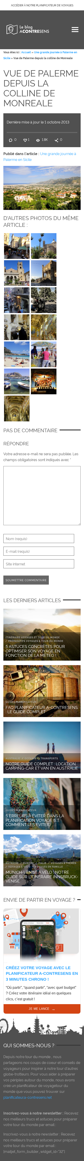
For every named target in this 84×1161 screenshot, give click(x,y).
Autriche (12, 862)
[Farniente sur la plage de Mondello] (16, 353)
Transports (49, 758)
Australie (13, 758)
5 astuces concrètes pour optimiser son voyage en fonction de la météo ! (35, 650)
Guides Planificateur (21, 701)
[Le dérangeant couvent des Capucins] (16, 326)
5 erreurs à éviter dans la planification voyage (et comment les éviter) (35, 820)
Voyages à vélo (19, 866)
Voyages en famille (49, 866)
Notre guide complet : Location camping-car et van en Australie (42, 766)
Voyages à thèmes (63, 862)
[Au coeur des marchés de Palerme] (16, 244)
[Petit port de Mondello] (16, 380)
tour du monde (37, 1056)
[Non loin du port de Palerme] (43, 271)
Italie (42, 862)
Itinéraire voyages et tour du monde (33, 637)
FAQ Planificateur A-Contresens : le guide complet (42, 709)
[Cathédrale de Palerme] (43, 244)
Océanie (30, 758)
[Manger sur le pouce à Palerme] (16, 299)
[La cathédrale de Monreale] (16, 271)
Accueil (26, 52)
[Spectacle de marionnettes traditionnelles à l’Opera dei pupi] (43, 380)
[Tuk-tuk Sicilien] (43, 299)
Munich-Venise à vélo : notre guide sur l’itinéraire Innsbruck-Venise (42, 876)
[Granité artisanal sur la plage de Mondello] (43, 353)
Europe (28, 862)
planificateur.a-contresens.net (27, 1097)
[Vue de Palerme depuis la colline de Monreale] (42, 186)
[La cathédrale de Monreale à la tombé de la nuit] (16, 407)
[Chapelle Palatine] (43, 326)
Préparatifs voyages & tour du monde (35, 640)
